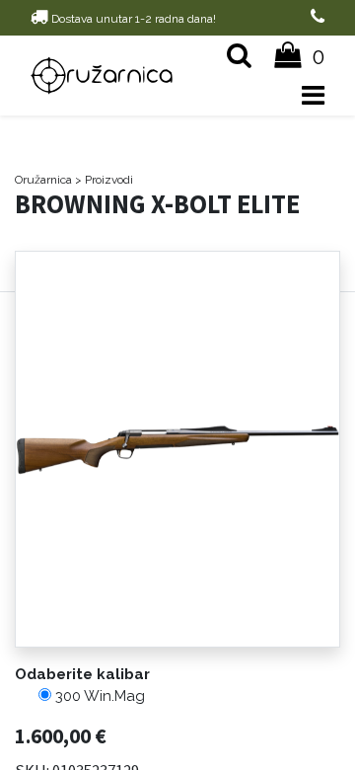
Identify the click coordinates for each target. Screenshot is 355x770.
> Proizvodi (104, 180)
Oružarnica (43, 180)
